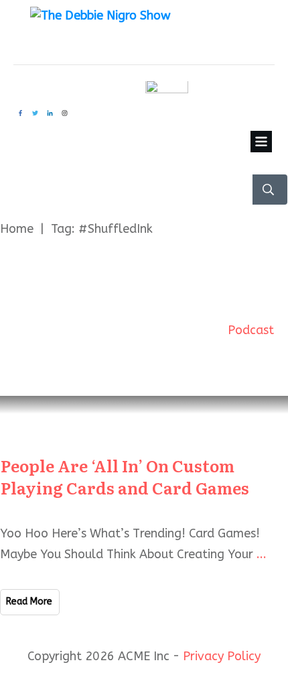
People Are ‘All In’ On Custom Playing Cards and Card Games (125, 477)
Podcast (251, 330)
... (262, 554)
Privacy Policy (222, 656)
